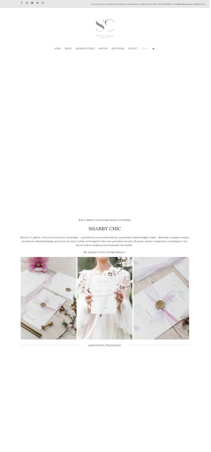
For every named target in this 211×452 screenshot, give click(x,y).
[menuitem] (60, 48)
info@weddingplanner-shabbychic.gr (189, 4)
